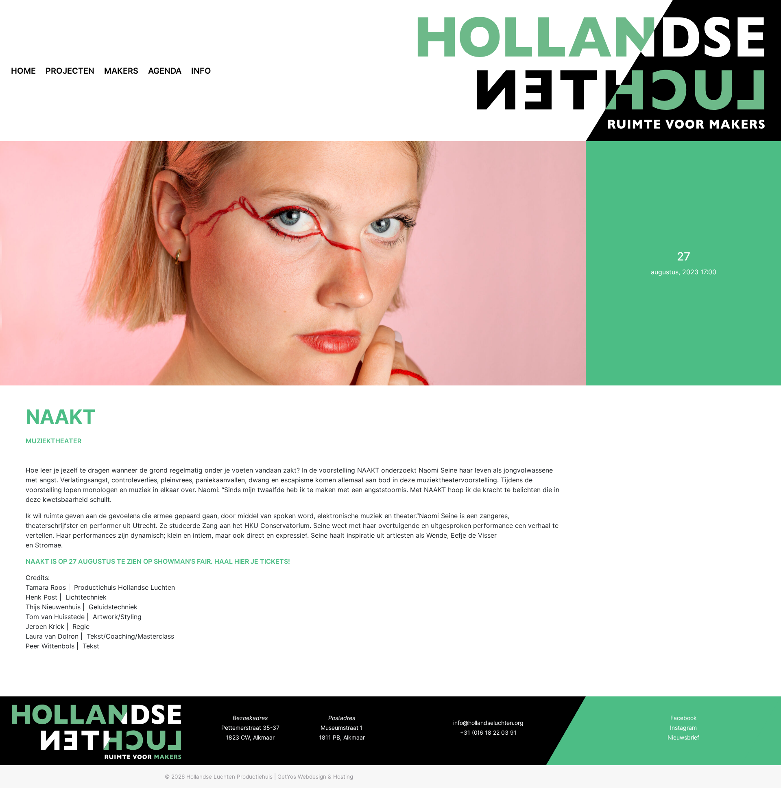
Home (23, 71)
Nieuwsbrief (683, 737)
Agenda (164, 71)
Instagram (683, 727)
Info (201, 71)
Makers (121, 71)
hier (241, 561)
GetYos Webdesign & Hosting (315, 776)
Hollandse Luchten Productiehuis (229, 776)
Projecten (70, 71)
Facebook (683, 717)
